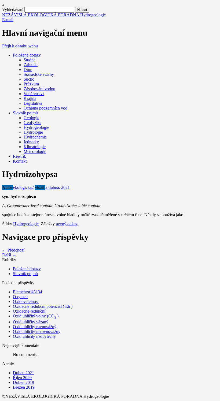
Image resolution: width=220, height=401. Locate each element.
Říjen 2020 (22, 377)
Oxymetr (20, 296)
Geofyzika (32, 122)
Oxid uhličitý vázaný (30, 322)
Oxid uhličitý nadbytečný (34, 336)
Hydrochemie (35, 137)
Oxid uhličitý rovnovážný (34, 326)
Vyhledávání (12, 9)
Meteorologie (35, 151)
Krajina (30, 98)
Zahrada (31, 64)
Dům (28, 69)
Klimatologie (35, 146)
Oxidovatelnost (26, 301)
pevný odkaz (67, 224)
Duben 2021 (23, 372)
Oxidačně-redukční (29, 311)
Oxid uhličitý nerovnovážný (36, 331)
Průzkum (31, 84)
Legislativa (33, 103)
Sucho (29, 79)
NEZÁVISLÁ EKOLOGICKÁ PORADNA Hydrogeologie (54, 15)
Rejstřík (19, 156)
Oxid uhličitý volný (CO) (35, 316)
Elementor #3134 (27, 292)
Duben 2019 (23, 382)
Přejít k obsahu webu (20, 46)
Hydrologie (33, 132)
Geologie (31, 117)
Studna (29, 60)
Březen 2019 (24, 387)
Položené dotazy (27, 55)
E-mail (7, 19)
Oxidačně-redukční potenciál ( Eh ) (42, 306)
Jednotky (31, 142)
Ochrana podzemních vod (45, 108)
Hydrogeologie (36, 127)
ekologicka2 (23, 187)
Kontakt (20, 161)
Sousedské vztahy (39, 74)
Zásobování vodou (39, 89)
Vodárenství (34, 93)
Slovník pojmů (25, 113)
